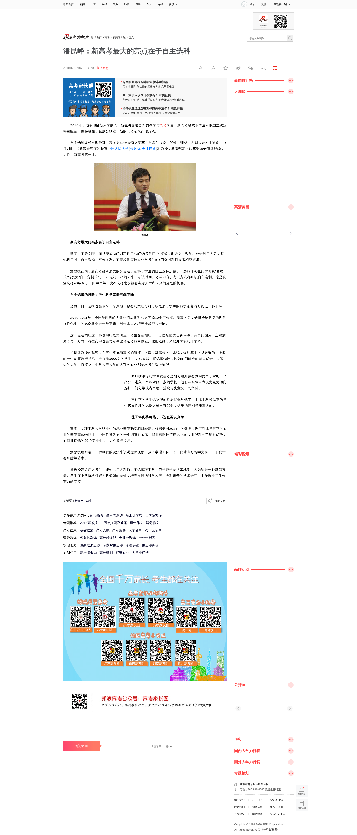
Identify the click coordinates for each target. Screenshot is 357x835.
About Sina (276, 799)
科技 (126, 4)
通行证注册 (276, 806)
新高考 (79, 500)
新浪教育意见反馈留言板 (254, 784)
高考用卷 (119, 530)
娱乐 (115, 4)
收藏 (225, 68)
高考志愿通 (114, 515)
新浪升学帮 (134, 515)
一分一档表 (147, 538)
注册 (263, 4)
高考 (107, 37)
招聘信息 (257, 806)
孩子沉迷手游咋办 (147, 99)
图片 (149, 4)
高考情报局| (129, 86)
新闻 (82, 4)
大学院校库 (153, 515)
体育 (93, 4)
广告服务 (257, 799)
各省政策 (86, 530)
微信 (250, 68)
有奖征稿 (165, 95)
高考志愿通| (129, 112)
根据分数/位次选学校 (149, 112)
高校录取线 (107, 538)
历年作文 (136, 523)
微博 (238, 68)
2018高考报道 (90, 523)
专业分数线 (127, 538)
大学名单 (135, 530)
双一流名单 (153, 530)
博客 (138, 4)
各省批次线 (88, 538)
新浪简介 (239, 799)
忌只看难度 (167, 86)
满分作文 (152, 523)
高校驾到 (106, 552)
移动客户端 (280, 4)
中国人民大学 (118, 149)
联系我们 (239, 806)
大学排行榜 (140, 552)
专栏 (160, 4)
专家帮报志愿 (113, 545)
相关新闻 (81, 746)
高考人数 (103, 530)
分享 (263, 68)
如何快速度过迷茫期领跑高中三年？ (147, 108)
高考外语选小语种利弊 (172, 99)
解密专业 (122, 552)
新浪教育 (96, 37)
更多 (171, 4)
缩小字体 (200, 68)
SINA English (277, 813)
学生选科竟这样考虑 (148, 86)
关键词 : (69, 500)
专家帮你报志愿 (171, 112)
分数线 (135, 149)
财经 (104, 4)
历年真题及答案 (115, 523)
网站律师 (257, 813)
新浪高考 (96, 515)
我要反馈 (220, 500)
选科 (88, 500)
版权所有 (274, 829)
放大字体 (213, 68)
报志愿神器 (160, 82)
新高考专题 (119, 37)
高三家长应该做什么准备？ (140, 95)
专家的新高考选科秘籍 (137, 82)
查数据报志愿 (90, 545)
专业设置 (149, 149)
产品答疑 (239, 813)
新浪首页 (68, 4)
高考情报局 (88, 552)
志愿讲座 (177, 108)
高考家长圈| (129, 99)
